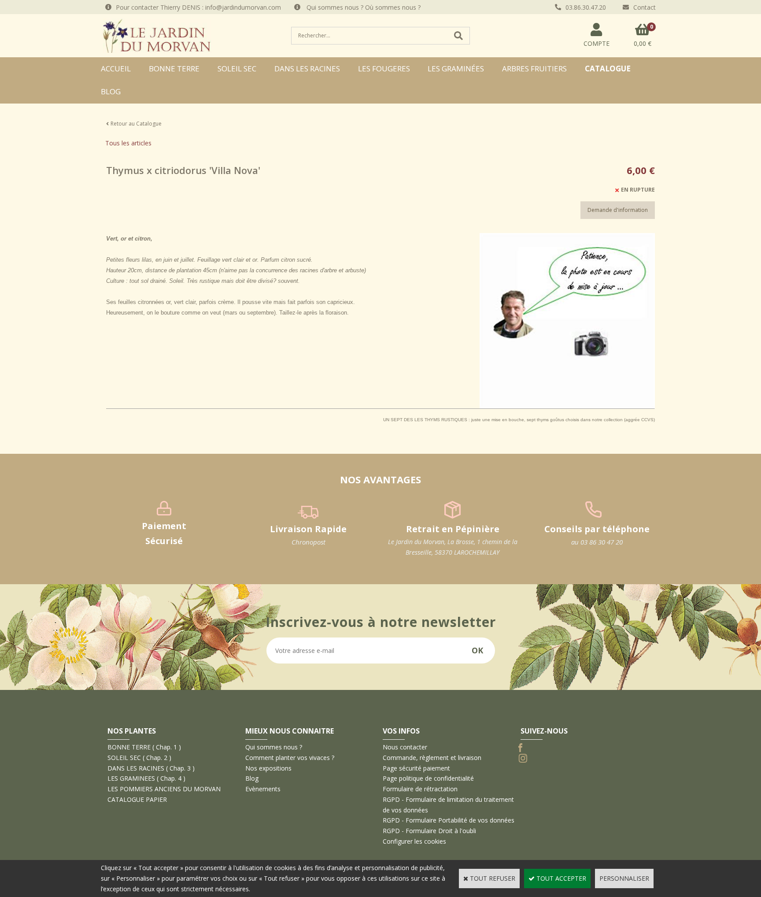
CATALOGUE (608, 68)
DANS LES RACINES (307, 68)
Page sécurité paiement (416, 768)
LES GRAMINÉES (456, 68)
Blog (111, 91)
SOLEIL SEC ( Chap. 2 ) (139, 757)
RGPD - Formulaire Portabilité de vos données (448, 820)
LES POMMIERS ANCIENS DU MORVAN (164, 789)
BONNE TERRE (174, 68)
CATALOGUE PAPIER (137, 799)
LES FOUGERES (384, 68)
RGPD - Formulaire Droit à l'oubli (429, 831)
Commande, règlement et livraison (432, 757)
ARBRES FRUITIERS (534, 68)
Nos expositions (268, 768)
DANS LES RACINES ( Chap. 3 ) (151, 768)
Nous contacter (405, 747)
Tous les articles (128, 143)
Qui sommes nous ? (273, 747)
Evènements (263, 789)
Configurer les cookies (414, 841)
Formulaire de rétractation (420, 789)
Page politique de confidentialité (428, 778)
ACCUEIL (116, 68)
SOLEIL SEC (237, 68)
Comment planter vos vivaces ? (289, 757)
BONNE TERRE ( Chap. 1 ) (144, 747)
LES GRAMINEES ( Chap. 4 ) (146, 778)
